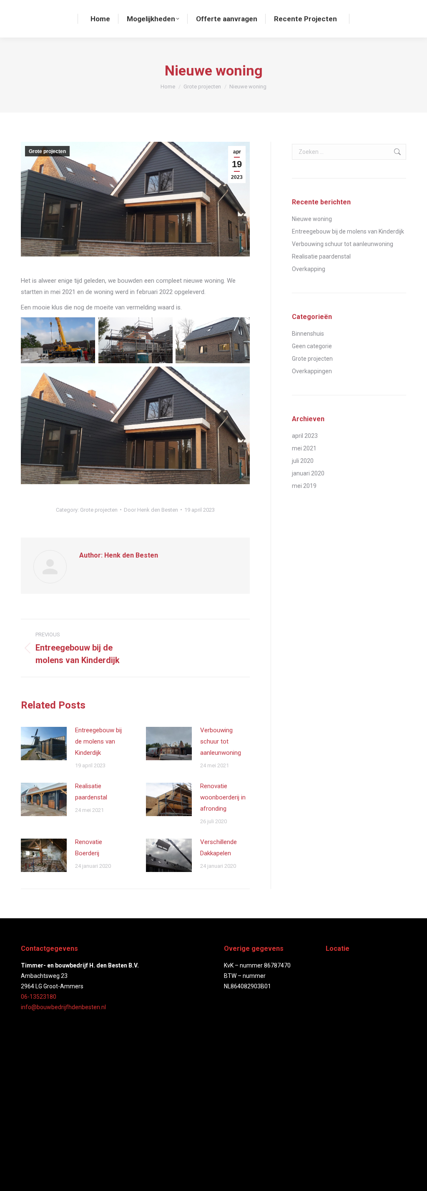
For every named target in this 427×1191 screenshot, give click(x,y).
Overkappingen (312, 371)
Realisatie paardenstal (91, 791)
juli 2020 (303, 460)
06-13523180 (38, 996)
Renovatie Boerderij (88, 847)
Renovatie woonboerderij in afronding (223, 797)
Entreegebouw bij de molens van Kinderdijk (98, 741)
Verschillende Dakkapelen (218, 847)
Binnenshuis (308, 333)
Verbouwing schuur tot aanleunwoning (220, 741)
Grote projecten (47, 151)
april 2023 (305, 435)
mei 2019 (304, 485)
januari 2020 (308, 473)
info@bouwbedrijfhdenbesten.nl (63, 1007)
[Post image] (44, 743)
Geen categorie (312, 346)
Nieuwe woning (312, 219)
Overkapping (308, 269)
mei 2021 (304, 448)
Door (151, 510)
